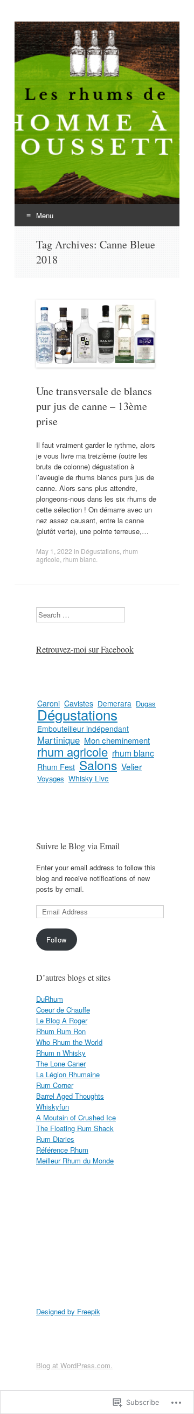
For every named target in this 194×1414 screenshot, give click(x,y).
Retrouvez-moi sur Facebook (85, 649)
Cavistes (78, 703)
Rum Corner (54, 1085)
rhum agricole (72, 751)
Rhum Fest (56, 766)
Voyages (50, 778)
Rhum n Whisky (61, 1053)
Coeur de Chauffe (63, 1009)
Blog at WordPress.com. (74, 1365)
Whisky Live (88, 778)
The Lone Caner (61, 1063)
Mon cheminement (117, 740)
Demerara (114, 703)
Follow (56, 939)
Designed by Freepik (68, 1311)
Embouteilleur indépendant (83, 728)
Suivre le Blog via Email (78, 845)
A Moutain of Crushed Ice (76, 1117)
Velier (131, 766)
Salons (98, 764)
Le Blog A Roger (61, 1020)
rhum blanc (79, 559)
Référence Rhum (62, 1150)
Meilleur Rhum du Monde (75, 1160)
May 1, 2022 (54, 551)
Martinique (58, 739)
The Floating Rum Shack (75, 1128)
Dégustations (100, 551)
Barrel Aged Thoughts (70, 1096)
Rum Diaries (55, 1139)
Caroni (48, 703)
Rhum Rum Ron (61, 1031)
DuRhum (49, 999)
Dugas (146, 703)
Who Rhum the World (69, 1042)
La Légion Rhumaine (68, 1074)
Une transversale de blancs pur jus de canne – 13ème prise (94, 406)
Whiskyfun (52, 1106)
